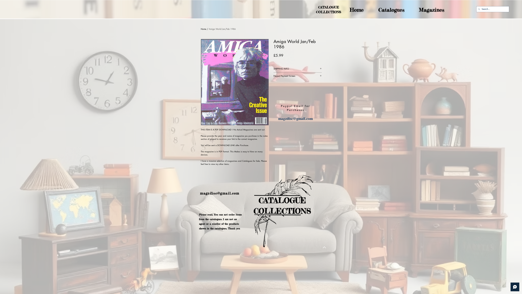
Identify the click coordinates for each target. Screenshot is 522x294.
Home (203, 29)
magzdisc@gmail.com (295, 118)
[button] (386, 10)
